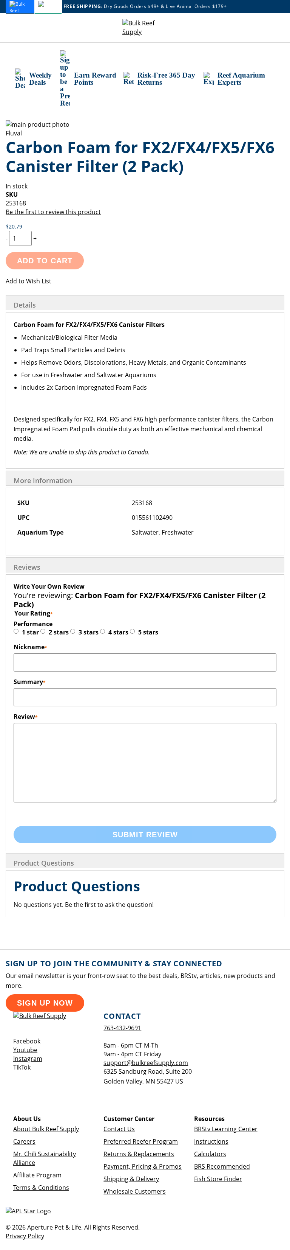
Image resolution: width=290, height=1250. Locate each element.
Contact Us (119, 1129)
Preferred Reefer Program (140, 1141)
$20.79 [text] (14, 226)
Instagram (27, 1058)
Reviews (27, 567)
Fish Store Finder (218, 1179)
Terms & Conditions (41, 1187)
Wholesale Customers (134, 1191)
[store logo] (145, 27)
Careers (24, 1141)
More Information (43, 480)
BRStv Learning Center (226, 1129)
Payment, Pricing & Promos (142, 1166)
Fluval (14, 133)
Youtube (25, 1050)
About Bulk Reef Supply (46, 1129)
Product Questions (44, 863)
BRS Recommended (222, 1166)
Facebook (26, 1041)
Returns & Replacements (138, 1154)
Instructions (211, 1141)
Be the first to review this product (53, 212)
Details (25, 304)
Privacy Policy (25, 1236)
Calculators (210, 1154)
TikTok (22, 1067)
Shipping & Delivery (131, 1179)
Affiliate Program (37, 1175)
